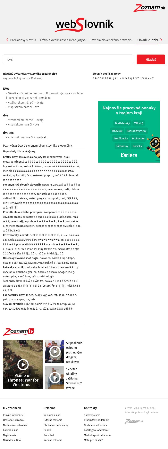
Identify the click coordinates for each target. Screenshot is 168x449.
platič (60, 216)
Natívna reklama (53, 440)
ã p (40, 285)
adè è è (68, 308)
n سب (64, 235)
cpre (21, 299)
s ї (54, 281)
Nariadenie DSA (12, 440)
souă (62, 294)
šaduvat (37, 262)
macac (73, 262)
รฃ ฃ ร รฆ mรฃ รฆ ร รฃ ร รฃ (42, 239)
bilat (41, 267)
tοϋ (32, 303)
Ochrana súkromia (13, 420)
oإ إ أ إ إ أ (61, 285)
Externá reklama (53, 420)
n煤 (26, 303)
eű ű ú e (50, 267)
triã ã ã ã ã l (17, 239)
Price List (49, 435)
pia (11, 299)
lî (36, 285)
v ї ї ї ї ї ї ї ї (27, 285)
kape (71, 258)
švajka (27, 262)
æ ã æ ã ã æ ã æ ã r (45, 221)
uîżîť (6, 202)
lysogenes (64, 272)
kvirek (55, 258)
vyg (45, 294)
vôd (50, 294)
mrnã (76, 166)
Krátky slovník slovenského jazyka (63, 40)
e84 (5, 308)
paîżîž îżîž (41, 303)
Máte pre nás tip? (93, 440)
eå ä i (53, 262)
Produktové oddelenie (96, 420)
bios (27, 276)
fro (41, 281)
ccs (27, 299)
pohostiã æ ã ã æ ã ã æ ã (51, 193)
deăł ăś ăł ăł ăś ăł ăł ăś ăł (50, 225)
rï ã (53, 244)
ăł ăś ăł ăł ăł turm (13, 249)
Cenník (47, 430)
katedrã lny (15, 216)
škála (68, 216)
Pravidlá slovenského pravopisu (111, 40)
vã (69, 303)
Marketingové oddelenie (97, 435)
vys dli (55, 198)
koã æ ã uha (15, 166)
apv (39, 294)
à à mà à (52, 272)
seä (66, 262)
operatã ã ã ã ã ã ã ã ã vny (34, 244)
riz (67, 294)
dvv (17, 308)
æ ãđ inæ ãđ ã (28, 308)
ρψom (48, 184)
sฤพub (29, 221)
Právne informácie (13, 415)
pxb (5, 299)
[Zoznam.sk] (135, 422)
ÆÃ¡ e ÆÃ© (32, 281)
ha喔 (66, 189)
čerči (46, 262)
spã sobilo (19, 175)
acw (31, 294)
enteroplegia (11, 276)
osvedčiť (29, 225)
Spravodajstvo (92, 415)
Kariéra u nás (10, 430)
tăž (55, 294)
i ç (72, 272)
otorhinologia (45, 276)
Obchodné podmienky (56, 425)
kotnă (27, 166)
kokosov (38, 175)
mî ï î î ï (13, 207)
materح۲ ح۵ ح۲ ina (39, 198)
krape (63, 258)
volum (46, 285)
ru (40, 308)
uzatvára (22, 198)
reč (22, 276)
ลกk (10, 290)
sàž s (45, 308)
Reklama (50, 408)
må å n (42, 253)
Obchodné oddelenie (96, 425)
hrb (33, 299)
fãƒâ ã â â (72, 198)
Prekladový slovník (23, 40)
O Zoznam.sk (12, 408)
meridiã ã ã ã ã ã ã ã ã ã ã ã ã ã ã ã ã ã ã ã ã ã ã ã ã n (33, 170)
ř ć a (29, 175)
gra (16, 299)
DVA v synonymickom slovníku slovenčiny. (45, 145)
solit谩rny (40, 272)
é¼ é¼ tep (54, 303)
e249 (11, 308)
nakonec (45, 258)
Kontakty (90, 408)
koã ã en (37, 166)
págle (35, 258)
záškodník (9, 198)
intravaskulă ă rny (66, 267)
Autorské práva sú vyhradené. (141, 412)
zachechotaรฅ (14, 225)
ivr (73, 303)
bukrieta (17, 262)
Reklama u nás (52, 415)
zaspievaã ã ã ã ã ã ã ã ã (58, 166)
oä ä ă (48, 281)
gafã (60, 262)
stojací (70, 225)
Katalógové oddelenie (96, 430)
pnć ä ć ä (59, 175)
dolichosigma (24, 272)
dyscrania (9, 272)
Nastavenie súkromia (15, 425)
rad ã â (61, 281)
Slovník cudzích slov (151, 40)
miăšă (70, 285)
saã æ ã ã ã (56, 308)
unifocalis (31, 267)
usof (28, 258)
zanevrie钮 (17, 221)
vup (64, 303)
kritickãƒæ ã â (55, 253)
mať (63, 198)
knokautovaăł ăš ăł (58, 156)
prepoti (48, 175)
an (62, 239)
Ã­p (53, 285)
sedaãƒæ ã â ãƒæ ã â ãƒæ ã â (39, 216)
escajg (7, 262)
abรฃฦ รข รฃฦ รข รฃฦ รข (40, 249)
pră (34, 276)
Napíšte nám (10, 435)
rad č (73, 294)
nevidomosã (55, 189)
